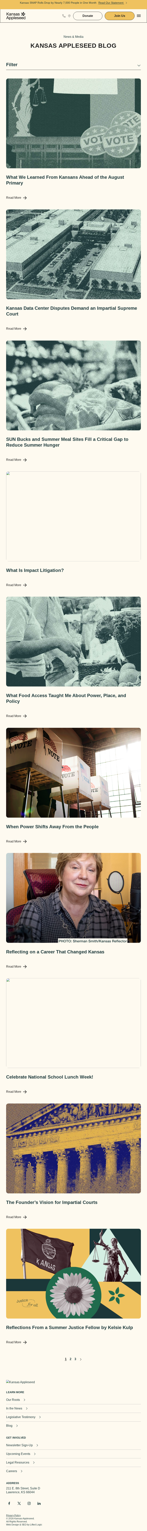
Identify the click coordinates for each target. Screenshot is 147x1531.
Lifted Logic (36, 1524)
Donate (87, 15)
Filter (11, 64)
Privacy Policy (13, 1515)
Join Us (119, 15)
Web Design (12, 1524)
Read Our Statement (111, 2)
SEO (24, 1524)
